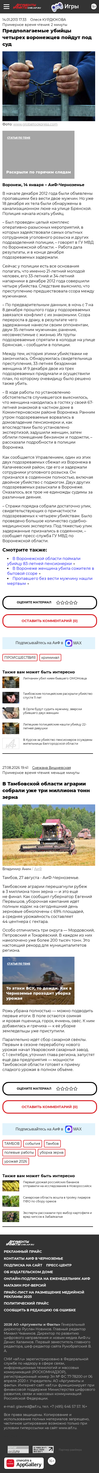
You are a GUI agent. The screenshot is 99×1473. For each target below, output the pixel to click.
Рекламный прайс (23, 1251)
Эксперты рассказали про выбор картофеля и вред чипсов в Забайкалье (57, 1214)
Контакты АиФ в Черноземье (33, 1258)
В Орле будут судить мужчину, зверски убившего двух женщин (52, 711)
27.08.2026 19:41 (15, 768)
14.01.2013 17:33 (14, 20)
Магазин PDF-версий (25, 1285)
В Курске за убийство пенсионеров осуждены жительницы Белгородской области (57, 741)
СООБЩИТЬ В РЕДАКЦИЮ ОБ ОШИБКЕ (40, 1310)
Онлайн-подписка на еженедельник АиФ (47, 1279)
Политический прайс (26, 1303)
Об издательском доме (28, 1272)
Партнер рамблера (70, 1449)
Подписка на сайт (23, 1265)
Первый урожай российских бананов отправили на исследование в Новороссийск (57, 1184)
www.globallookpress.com (35, 124)
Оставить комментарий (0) (50, 621)
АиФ (38, 869)
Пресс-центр (59, 1265)
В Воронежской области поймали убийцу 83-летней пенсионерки (43, 561)
